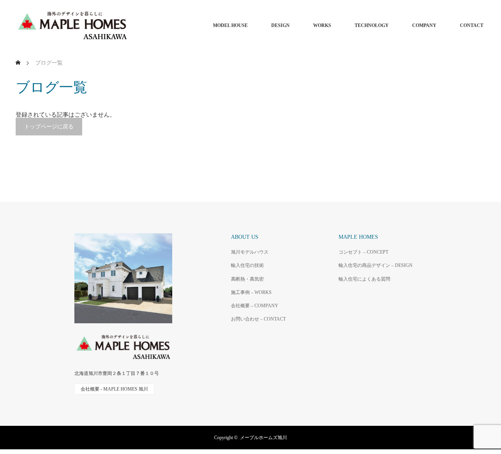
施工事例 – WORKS (251, 292)
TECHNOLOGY (372, 25)
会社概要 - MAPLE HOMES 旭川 (114, 389)
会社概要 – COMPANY (254, 305)
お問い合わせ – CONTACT (258, 319)
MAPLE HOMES (358, 237)
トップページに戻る (49, 127)
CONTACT (471, 25)
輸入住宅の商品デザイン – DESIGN (376, 265)
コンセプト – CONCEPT (363, 252)
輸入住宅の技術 (247, 265)
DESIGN (280, 25)
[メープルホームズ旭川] (129, 25)
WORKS (322, 25)
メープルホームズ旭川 (263, 437)
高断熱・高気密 (247, 279)
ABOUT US (244, 237)
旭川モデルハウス (250, 252)
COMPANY (424, 25)
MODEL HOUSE (230, 25)
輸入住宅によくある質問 (364, 279)
